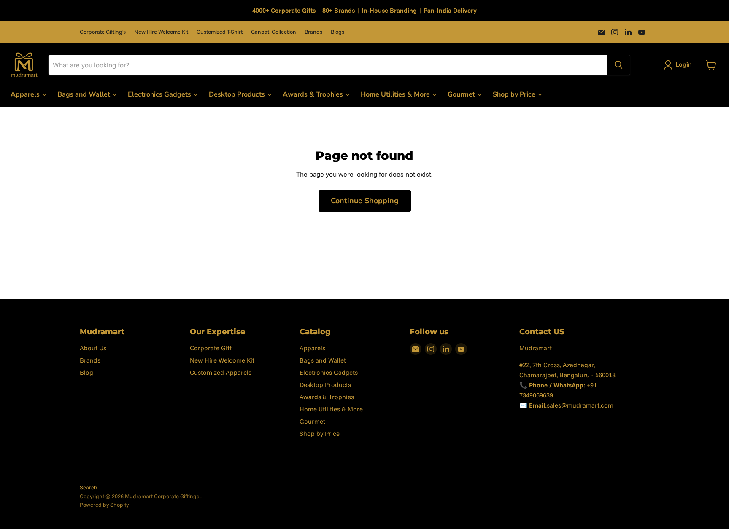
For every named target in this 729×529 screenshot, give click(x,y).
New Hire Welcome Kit (161, 32)
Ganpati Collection (273, 32)
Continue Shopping (365, 201)
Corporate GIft (211, 348)
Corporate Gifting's (103, 32)
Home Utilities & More (396, 94)
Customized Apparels (220, 372)
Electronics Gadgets (160, 94)
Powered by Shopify (104, 504)
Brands (313, 32)
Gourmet (462, 94)
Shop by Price (515, 94)
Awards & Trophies (314, 94)
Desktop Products (238, 94)
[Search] (618, 65)
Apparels (26, 94)
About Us (93, 348)
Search (88, 487)
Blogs (337, 32)
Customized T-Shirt (220, 32)
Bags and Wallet (84, 94)
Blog (86, 372)
